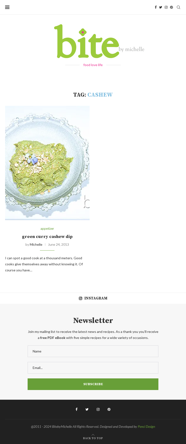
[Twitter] (160, 7)
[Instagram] (166, 7)
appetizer (47, 228)
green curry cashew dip (47, 236)
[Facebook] (156, 7)
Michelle (36, 244)
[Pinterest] (171, 7)
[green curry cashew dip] (47, 163)
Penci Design (146, 426)
